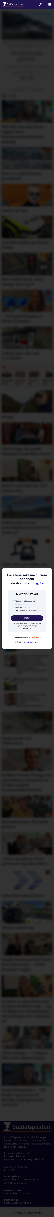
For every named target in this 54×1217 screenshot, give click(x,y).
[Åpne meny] (50, 4)
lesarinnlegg (19, 90)
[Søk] (40, 4)
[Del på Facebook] (22, 78)
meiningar (37, 90)
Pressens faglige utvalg (17, 1153)
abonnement (33, 642)
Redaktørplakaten (14, 1156)
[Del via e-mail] (31, 78)
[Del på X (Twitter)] (27, 78)
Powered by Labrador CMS (27, 1212)
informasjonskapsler (33, 1159)
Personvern (11, 1159)
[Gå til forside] (13, 4)
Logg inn (27, 583)
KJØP (27, 618)
